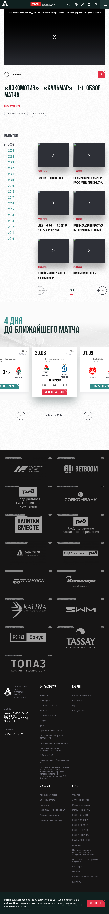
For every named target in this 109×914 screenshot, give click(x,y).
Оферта (75, 705)
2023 (11, 162)
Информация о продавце (51, 820)
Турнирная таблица (49, 705)
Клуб (75, 786)
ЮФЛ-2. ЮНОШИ (80, 820)
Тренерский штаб (48, 715)
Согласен (96, 903)
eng (95, 4)
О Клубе (76, 795)
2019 (11, 186)
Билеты (76, 687)
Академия (76, 845)
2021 (11, 174)
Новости (44, 695)
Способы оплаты (47, 800)
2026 (11, 145)
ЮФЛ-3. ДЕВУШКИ (81, 840)
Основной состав (16, 113)
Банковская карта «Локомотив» (87, 877)
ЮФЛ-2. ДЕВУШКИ (80, 835)
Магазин (45, 786)
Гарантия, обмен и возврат (52, 810)
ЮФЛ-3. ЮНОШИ (80, 825)
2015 (11, 209)
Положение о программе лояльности (51, 737)
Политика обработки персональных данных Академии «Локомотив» (83, 852)
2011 (11, 233)
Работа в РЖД (46, 755)
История (76, 872)
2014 (11, 215)
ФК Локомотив (48, 687)
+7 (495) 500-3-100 (14, 733)
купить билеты (54, 392)
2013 (11, 221)
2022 (11, 168)
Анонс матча (54, 415)
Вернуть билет (79, 711)
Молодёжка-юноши (81, 805)
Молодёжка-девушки (82, 810)
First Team (38, 113)
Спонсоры (77, 866)
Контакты (76, 882)
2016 (11, 203)
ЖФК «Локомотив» (81, 800)
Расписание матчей (81, 695)
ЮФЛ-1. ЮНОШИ (80, 815)
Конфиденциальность (50, 815)
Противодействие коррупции (54, 743)
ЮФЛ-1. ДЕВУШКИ (80, 830)
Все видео (16, 74)
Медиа (43, 721)
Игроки (43, 711)
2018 (11, 192)
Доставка (44, 805)
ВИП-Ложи (77, 700)
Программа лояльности (51, 730)
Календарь (45, 700)
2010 (11, 239)
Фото (42, 726)
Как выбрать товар (49, 795)
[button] (21, 416)
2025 (11, 151)
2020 (11, 180)
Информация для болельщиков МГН (54, 761)
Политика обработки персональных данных (50, 749)
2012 (11, 227)
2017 (11, 198)
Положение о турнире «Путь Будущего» (86, 860)
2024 (11, 156)
